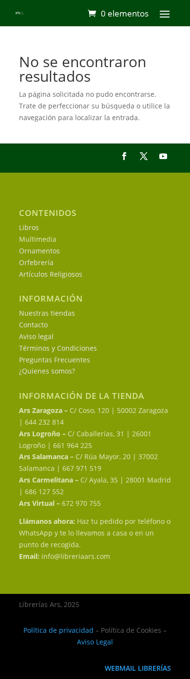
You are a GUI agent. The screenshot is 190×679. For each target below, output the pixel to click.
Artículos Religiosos (50, 274)
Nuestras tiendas (47, 313)
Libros (29, 227)
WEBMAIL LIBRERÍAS (138, 668)
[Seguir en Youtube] (163, 156)
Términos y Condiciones (58, 348)
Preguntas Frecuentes (54, 359)
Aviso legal (36, 336)
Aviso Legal (95, 641)
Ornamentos (39, 250)
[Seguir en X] (144, 156)
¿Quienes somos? (47, 370)
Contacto (33, 324)
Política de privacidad (58, 630)
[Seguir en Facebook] (124, 156)
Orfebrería (36, 262)
